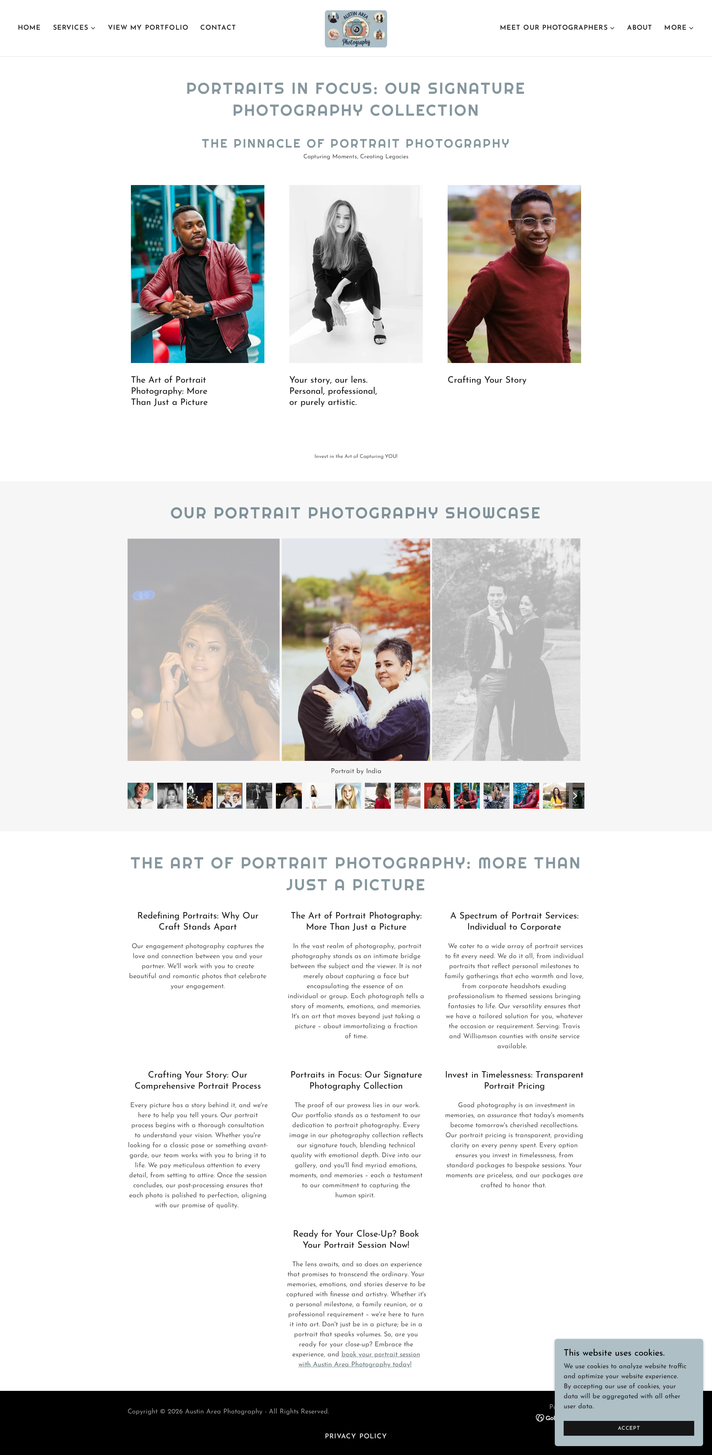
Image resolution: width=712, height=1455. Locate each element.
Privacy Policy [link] (356, 1436)
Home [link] (29, 28)
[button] (74, 28)
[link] (356, 27)
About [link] (640, 28)
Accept (629, 1428)
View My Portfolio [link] (148, 28)
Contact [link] (218, 28)
